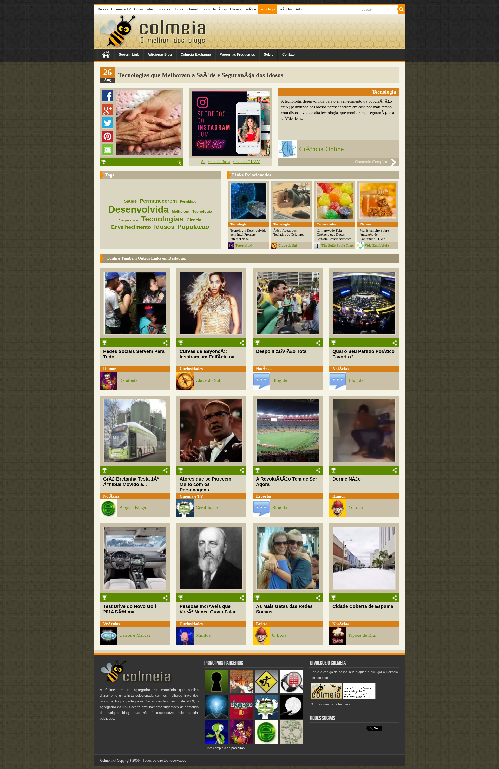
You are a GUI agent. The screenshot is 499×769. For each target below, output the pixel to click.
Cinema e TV (121, 9)
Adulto (300, 9)
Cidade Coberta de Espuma (362, 606)
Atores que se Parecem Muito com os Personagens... (205, 484)
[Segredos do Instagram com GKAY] (231, 154)
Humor (178, 9)
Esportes (163, 9)
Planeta (235, 9)
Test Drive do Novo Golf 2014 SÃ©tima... (129, 609)
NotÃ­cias (220, 9)
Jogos (205, 9)
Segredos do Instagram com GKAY (230, 162)
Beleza (103, 9)
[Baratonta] (241, 742)
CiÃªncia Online (321, 149)
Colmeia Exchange (196, 54)
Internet (192, 9)
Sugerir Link (129, 54)
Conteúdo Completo (371, 162)
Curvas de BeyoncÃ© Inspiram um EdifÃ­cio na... (209, 354)
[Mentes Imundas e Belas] (291, 717)
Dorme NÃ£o (346, 479)
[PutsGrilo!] (216, 742)
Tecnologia (267, 9)
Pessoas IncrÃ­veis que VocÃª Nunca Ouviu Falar (208, 609)
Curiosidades (144, 9)
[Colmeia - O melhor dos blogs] (118, 46)
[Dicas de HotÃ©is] (291, 692)
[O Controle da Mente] (216, 717)
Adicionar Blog (160, 54)
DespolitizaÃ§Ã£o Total (282, 351)
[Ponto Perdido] (216, 692)
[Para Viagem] (266, 692)
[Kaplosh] (241, 692)
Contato (288, 54)
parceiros (238, 748)
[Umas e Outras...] (291, 742)
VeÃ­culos (285, 9)
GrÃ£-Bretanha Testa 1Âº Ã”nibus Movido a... (131, 481)
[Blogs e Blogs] (266, 742)
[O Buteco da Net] (241, 717)
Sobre (268, 54)
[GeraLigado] (266, 717)
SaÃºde (250, 9)
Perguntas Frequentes (237, 54)
